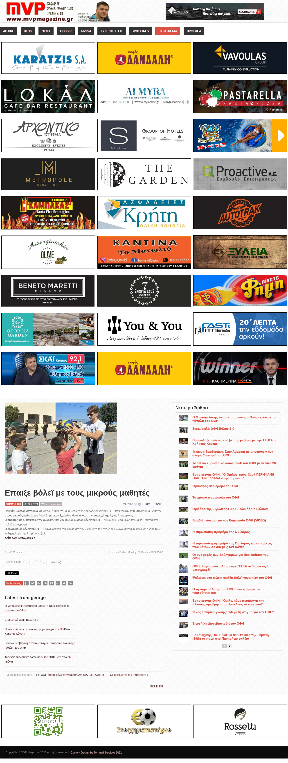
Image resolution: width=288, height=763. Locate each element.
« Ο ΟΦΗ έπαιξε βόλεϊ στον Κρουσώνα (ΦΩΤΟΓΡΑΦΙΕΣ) (70, 674)
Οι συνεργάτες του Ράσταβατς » (129, 674)
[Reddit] (58, 583)
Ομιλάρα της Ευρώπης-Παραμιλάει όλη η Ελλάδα (230, 509)
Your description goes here (75, 12)
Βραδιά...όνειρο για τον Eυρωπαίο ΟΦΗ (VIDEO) (229, 520)
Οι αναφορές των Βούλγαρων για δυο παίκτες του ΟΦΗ (230, 556)
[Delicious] (32, 583)
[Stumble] (45, 583)
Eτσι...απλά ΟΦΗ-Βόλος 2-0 (21, 619)
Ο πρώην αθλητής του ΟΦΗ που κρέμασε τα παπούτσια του (226, 590)
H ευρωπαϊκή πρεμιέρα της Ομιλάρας (221, 532)
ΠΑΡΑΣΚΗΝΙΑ (13, 504)
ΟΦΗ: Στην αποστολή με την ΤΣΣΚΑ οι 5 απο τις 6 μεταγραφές (230, 568)
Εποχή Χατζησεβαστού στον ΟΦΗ (218, 623)
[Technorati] (51, 583)
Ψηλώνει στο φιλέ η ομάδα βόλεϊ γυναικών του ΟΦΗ (232, 577)
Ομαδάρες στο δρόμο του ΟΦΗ (215, 486)
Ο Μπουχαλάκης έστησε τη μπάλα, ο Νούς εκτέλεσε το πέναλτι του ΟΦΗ (234, 419)
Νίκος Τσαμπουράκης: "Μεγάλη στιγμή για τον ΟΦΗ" (233, 612)
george (57, 504)
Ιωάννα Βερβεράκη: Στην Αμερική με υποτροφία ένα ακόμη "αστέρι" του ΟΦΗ (232, 453)
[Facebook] (26, 583)
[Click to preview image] (61, 442)
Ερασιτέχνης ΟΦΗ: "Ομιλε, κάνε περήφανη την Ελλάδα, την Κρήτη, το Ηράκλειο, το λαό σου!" (228, 602)
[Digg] (39, 583)
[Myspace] (64, 583)
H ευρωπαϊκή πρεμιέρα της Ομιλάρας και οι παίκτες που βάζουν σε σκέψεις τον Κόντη (232, 545)
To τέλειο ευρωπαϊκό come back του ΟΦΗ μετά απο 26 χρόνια (234, 464)
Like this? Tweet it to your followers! (70, 583)
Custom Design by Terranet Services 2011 (96, 752)
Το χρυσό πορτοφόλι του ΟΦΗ (215, 497)
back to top (156, 685)
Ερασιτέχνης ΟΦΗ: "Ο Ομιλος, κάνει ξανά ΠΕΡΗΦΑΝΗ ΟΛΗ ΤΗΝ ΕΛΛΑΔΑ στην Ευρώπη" (233, 476)
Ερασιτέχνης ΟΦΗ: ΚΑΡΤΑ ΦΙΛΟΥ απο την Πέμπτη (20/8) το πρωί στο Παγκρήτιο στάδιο (230, 636)
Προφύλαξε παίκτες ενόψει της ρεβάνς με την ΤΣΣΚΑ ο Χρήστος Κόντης (234, 441)
